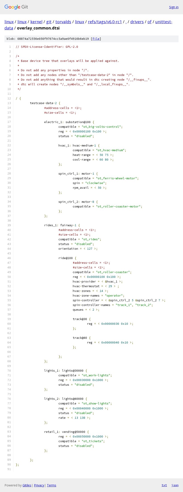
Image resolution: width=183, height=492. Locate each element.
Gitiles (27, 485)
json (175, 485)
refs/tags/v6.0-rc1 (105, 21)
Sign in (174, 7)
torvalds (63, 21)
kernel (36, 21)
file (96, 39)
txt (164, 485)
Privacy (39, 485)
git (49, 21)
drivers (137, 21)
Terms (51, 485)
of (150, 21)
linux (9, 21)
